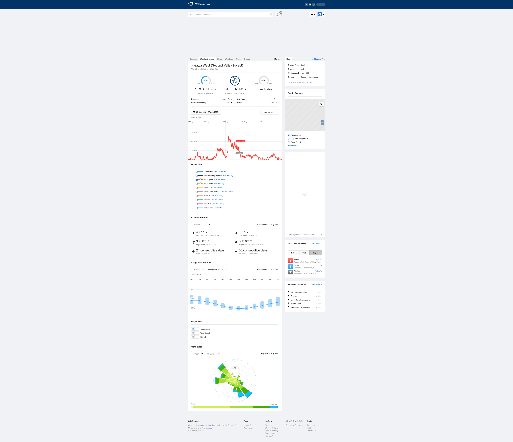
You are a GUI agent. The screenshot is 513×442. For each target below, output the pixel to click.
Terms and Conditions (294, 425)
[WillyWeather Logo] (200, 4)
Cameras (193, 59)
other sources (206, 428)
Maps (238, 59)
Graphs (247, 59)
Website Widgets (271, 428)
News (219, 59)
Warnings (229, 59)
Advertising (269, 433)
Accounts (268, 425)
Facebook (311, 425)
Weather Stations (207, 59)
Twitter (309, 428)
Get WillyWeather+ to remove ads (301, 234)
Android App (249, 428)
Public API (269, 436)
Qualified (214, 68)
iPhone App (248, 425)
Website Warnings (272, 430)
